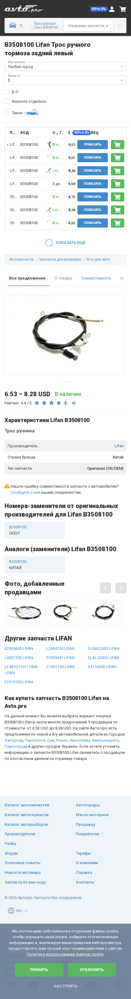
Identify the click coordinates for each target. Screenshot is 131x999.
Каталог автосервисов (27, 814)
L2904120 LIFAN (60, 648)
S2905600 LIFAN (19, 648)
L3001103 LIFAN (19, 657)
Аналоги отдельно (29, 101)
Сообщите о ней (25, 492)
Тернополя (35, 740)
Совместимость (96, 278)
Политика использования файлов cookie (65, 954)
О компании (87, 862)
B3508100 (29, 196)
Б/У (15, 92)
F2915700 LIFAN (19, 682)
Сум (50, 740)
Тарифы (83, 853)
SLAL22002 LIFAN (103, 657)
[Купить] (117, 144)
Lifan (119, 446)
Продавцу (85, 824)
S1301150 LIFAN (60, 666)
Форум (11, 853)
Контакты (85, 882)
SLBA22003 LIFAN (103, 648)
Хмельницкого (105, 740)
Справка (84, 872)
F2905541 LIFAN (60, 657)
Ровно (62, 740)
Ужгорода (14, 740)
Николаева (79, 740)
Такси (17, 113)
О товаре (63, 278)
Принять (39, 970)
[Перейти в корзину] (122, 9)
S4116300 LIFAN (102, 666)
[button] (99, 9)
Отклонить (92, 970)
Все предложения (27, 278)
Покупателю (87, 834)
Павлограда (16, 746)
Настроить (65, 986)
